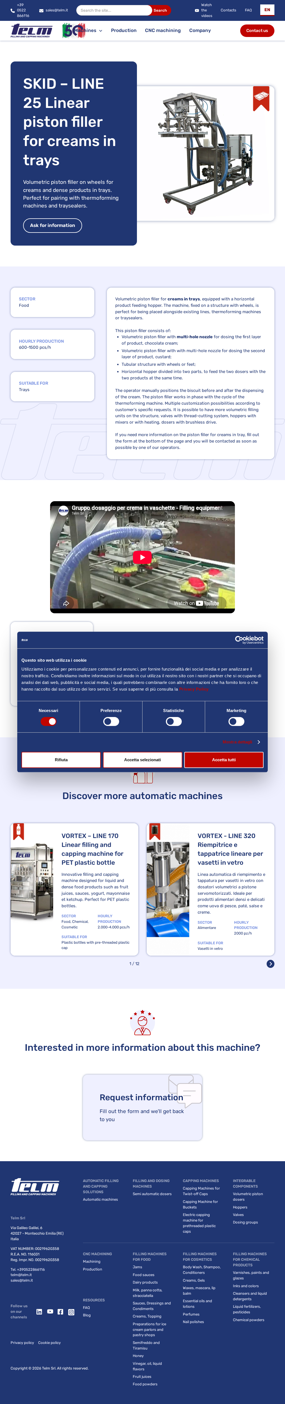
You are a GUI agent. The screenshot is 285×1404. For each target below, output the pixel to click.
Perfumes (191, 1314)
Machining (91, 1261)
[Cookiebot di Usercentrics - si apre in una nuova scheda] (239, 640)
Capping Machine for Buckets (200, 1204)
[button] (267, 10)
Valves (238, 1215)
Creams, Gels (194, 1280)
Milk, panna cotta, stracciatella (147, 1293)
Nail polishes (193, 1322)
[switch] (111, 721)
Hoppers (240, 1207)
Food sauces (143, 1275)
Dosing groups (245, 1222)
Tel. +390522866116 (28, 1269)
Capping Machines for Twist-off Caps (201, 1191)
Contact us (257, 30)
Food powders (145, 1384)
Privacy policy (22, 1343)
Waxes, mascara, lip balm (199, 1291)
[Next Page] (270, 964)
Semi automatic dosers (152, 1194)
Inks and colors (246, 1286)
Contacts (228, 10)
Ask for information (52, 225)
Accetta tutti (224, 759)
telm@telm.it (21, 1275)
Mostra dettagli (237, 742)
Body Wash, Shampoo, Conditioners (202, 1270)
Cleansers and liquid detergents (250, 1296)
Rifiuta (61, 759)
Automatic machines (100, 1199)
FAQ (248, 10)
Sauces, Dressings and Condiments (152, 1306)
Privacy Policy (194, 689)
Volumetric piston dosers (248, 1197)
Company (200, 30)
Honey (138, 1356)
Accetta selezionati (142, 759)
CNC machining (163, 30)
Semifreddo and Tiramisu (146, 1345)
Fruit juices (142, 1377)
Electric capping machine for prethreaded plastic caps (199, 1223)
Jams (137, 1267)
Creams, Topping (147, 1316)
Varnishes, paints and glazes (251, 1275)
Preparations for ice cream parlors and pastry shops (149, 1329)
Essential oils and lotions (197, 1304)
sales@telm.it (22, 1280)
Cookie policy (49, 1343)
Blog (87, 1315)
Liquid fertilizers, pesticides (247, 1309)
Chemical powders (248, 1320)
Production (124, 30)
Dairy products (145, 1282)
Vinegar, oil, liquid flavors (147, 1366)
